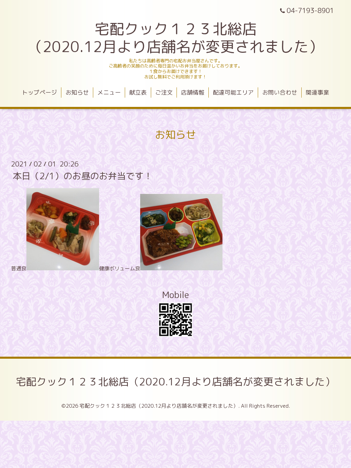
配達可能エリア (233, 92)
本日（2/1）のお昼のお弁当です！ (83, 176)
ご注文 (164, 92)
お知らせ (77, 92)
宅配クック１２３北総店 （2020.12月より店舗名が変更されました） (175, 38)
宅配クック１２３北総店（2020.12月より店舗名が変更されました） (175, 381)
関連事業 (317, 92)
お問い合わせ (279, 92)
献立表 (138, 92)
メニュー (109, 92)
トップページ (39, 92)
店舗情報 (192, 92)
